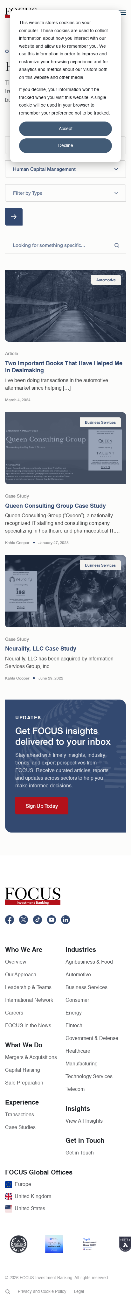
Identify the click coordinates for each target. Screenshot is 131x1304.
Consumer (77, 1000)
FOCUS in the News (28, 1026)
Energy (74, 1013)
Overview (15, 962)
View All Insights (84, 1121)
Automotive (78, 975)
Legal (79, 1292)
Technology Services (89, 1076)
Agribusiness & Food (89, 962)
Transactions (19, 1115)
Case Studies (20, 1127)
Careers (14, 1013)
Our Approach (20, 975)
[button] (65, 169)
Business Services (86, 987)
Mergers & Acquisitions (31, 1057)
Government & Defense (92, 1038)
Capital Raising (22, 1070)
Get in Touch (80, 1153)
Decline (65, 145)
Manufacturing (82, 1064)
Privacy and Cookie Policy (42, 1292)
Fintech (74, 1026)
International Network (29, 1000)
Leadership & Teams (28, 987)
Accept (65, 129)
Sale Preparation (24, 1083)
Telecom (75, 1089)
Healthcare (78, 1051)
